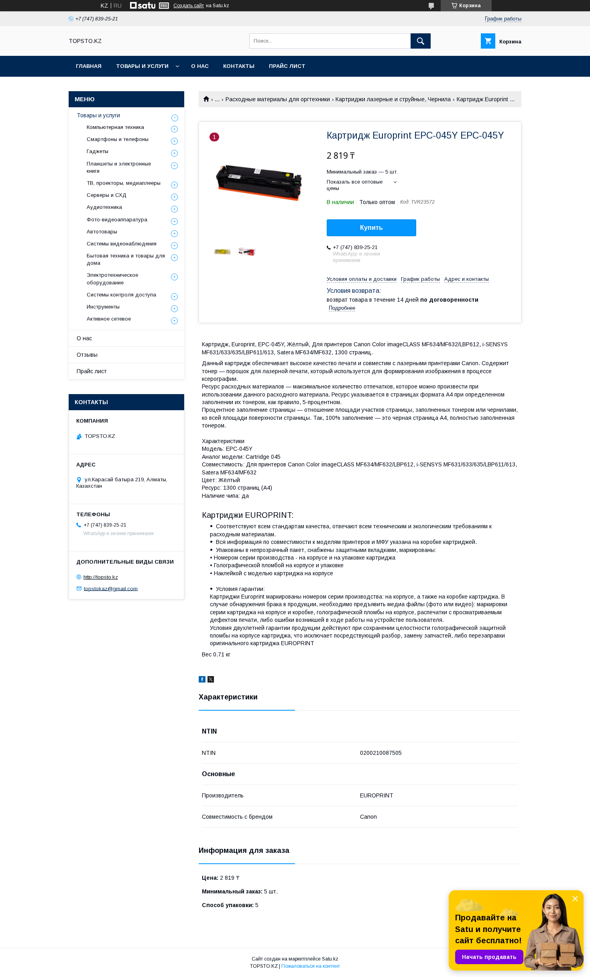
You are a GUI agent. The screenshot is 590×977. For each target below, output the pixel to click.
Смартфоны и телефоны (118, 139)
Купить (371, 227)
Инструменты (103, 307)
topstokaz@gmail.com (111, 588)
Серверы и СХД (106, 195)
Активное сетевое (109, 319)
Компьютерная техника (115, 127)
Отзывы (87, 355)
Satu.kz (330, 959)
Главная (89, 66)
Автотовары (102, 232)
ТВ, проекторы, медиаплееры (124, 183)
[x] (211, 680)
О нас (200, 66)
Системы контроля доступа (121, 295)
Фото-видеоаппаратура (117, 220)
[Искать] (421, 41)
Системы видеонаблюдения (122, 244)
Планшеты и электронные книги (119, 167)
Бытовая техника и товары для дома (126, 259)
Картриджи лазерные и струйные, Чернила (393, 99)
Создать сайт (188, 5)
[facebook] (202, 680)
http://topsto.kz (100, 577)
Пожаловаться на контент (310, 966)
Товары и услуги (142, 66)
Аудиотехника (104, 207)
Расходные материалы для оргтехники (278, 99)
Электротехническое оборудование (112, 278)
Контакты (238, 66)
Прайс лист (287, 66)
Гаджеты (97, 151)
